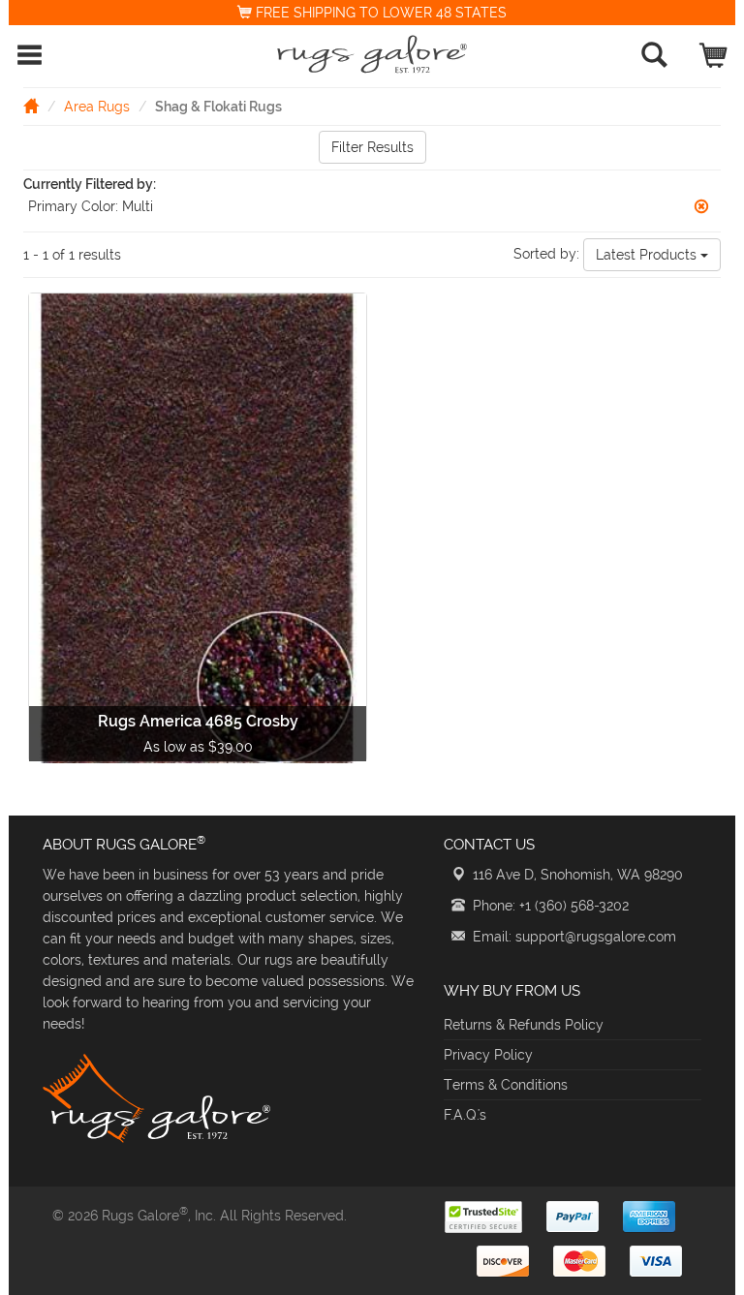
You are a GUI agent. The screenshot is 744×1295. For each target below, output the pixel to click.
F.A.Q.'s (465, 1115)
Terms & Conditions (506, 1085)
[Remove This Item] (701, 206)
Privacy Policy (488, 1055)
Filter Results (372, 147)
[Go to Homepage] (31, 105)
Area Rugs (97, 106)
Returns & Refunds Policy (524, 1025)
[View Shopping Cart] (714, 51)
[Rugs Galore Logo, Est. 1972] (372, 54)
